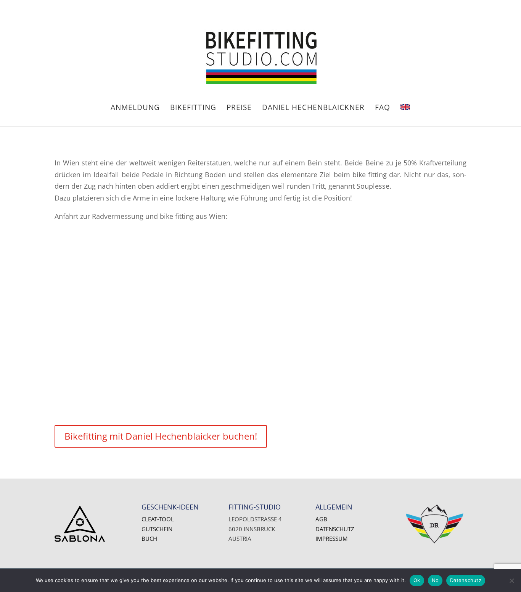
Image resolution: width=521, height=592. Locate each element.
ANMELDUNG (135, 108)
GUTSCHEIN (157, 529)
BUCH (149, 538)
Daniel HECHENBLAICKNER (313, 108)
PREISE (239, 108)
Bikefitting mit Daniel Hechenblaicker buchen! (160, 436)
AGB (321, 519)
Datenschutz (334, 529)
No (435, 580)
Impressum (331, 538)
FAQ (382, 108)
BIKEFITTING (193, 108)
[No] (511, 580)
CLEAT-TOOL (158, 519)
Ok (416, 580)
